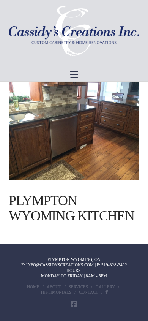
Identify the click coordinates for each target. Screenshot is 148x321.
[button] (74, 74)
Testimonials (55, 292)
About (54, 287)
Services (78, 287)
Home (33, 287)
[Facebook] (74, 304)
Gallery (105, 287)
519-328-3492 (114, 264)
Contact (88, 292)
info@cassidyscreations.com (60, 264)
